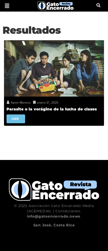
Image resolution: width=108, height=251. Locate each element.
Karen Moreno (20, 102)
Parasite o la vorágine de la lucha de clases (52, 109)
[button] (7, 6)
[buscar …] (98, 6)
